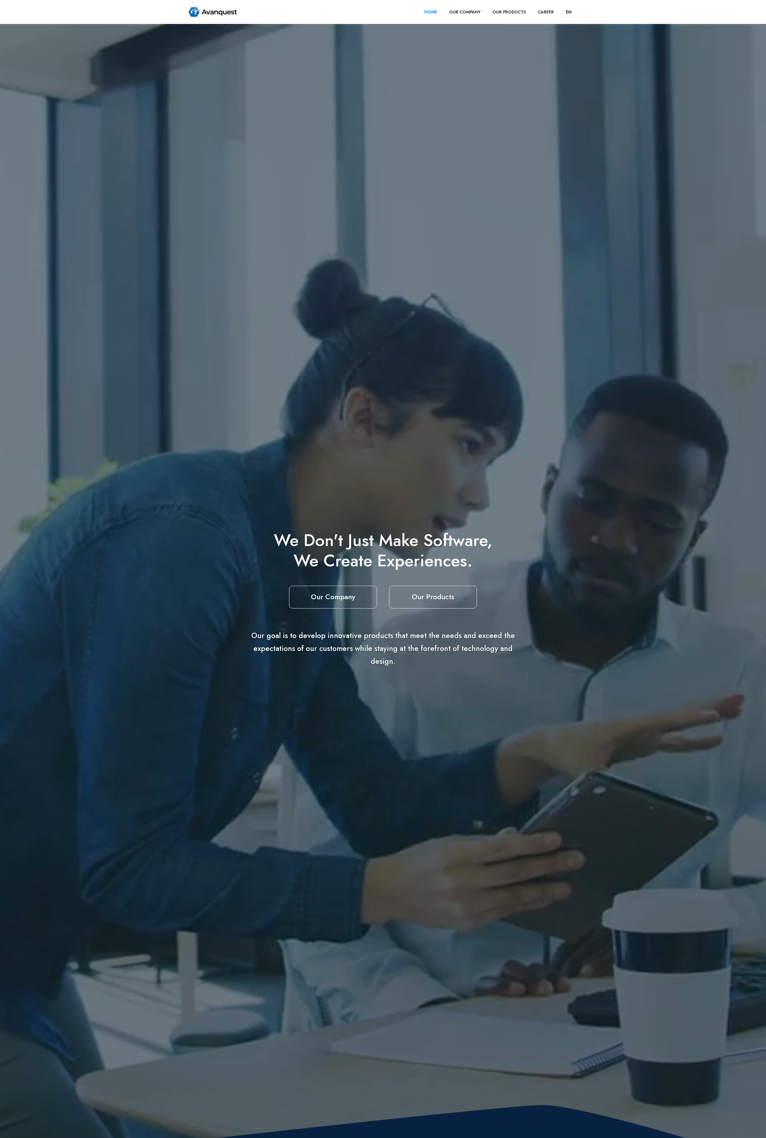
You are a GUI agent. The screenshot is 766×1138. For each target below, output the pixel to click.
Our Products (433, 596)
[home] (213, 12)
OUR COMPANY (465, 12)
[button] (568, 12)
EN (569, 12)
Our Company (333, 596)
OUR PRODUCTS (509, 12)
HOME (430, 12)
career (546, 12)
